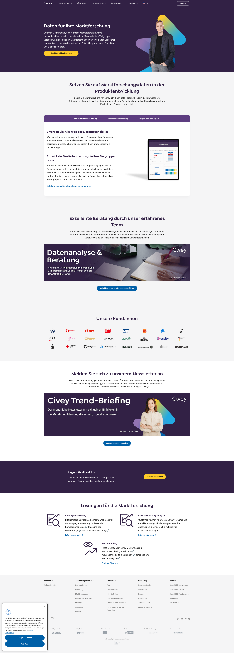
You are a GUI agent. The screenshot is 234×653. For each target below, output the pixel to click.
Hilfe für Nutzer (112, 594)
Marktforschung (81, 594)
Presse (140, 594)
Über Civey (116, 3)
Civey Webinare (112, 589)
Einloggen (183, 3)
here (31, 630)
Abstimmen (64, 3)
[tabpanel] (117, 159)
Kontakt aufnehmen (154, 477)
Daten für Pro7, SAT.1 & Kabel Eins (115, 608)
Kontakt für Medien (177, 589)
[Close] (44, 606)
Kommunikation (81, 585)
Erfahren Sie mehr (73, 535)
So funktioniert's (50, 585)
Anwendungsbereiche (84, 581)
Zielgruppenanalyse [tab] (148, 118)
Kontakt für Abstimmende (179, 594)
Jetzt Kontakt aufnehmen (61, 53)
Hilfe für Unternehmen (115, 598)
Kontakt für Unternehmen (179, 585)
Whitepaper (142, 589)
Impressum (174, 598)
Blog (108, 585)
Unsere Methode (144, 585)
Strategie (78, 603)
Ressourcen (98, 3)
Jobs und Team (144, 603)
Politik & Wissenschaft (83, 598)
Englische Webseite (145, 607)
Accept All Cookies (25, 638)
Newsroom (142, 598)
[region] (25, 627)
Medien (78, 612)
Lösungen (81, 3)
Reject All (25, 644)
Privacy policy (9, 633)
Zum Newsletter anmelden (117, 443)
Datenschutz (174, 603)
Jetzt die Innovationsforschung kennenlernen (69, 186)
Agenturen (79, 607)
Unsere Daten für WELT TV (117, 603)
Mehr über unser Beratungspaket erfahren (117, 288)
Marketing (79, 589)
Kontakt (132, 3)
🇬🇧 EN (145, 3)
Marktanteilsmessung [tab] (117, 118)
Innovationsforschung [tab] (85, 118)
